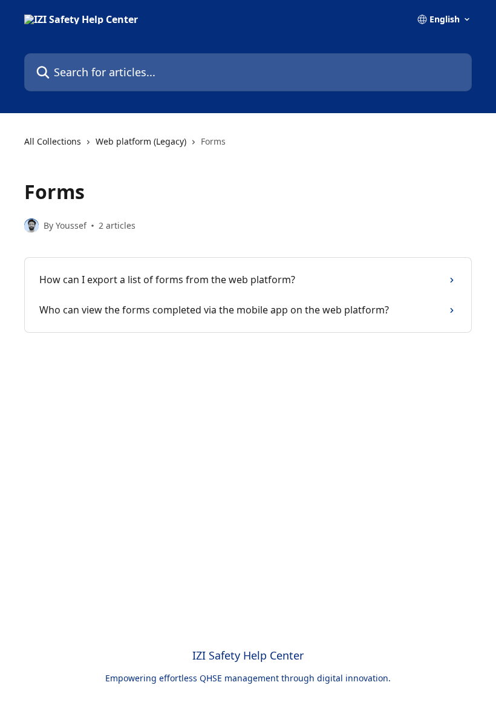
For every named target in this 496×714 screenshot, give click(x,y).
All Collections (52, 141)
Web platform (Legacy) (141, 141)
